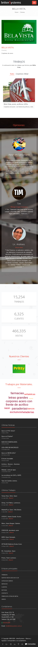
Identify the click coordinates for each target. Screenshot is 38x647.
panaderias (19, 408)
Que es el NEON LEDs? (9, 453)
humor (31, 398)
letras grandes (18, 397)
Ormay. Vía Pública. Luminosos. (11, 503)
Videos (4, 599)
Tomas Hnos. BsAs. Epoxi (9, 496)
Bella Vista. (8, 47)
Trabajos (19, 301)
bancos (30, 408)
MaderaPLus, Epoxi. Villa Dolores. (12, 509)
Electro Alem (19, 247)
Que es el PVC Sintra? (8, 431)
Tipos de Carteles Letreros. (9, 481)
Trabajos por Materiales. (19, 384)
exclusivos (16, 412)
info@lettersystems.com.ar (14, 626)
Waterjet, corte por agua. (9, 470)
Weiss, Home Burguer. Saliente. (11, 523)
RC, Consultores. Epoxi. (9, 551)
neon (7, 408)
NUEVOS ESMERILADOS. (10, 442)
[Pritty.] (19, 368)
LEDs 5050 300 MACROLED (10, 447)
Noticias (4, 590)
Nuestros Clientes (19, 356)
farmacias (17, 393)
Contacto (5, 593)
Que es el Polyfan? (7, 436)
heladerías (28, 412)
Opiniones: (19, 125)
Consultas (31, 644)
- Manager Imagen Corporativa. (19, 207)
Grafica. (19, 158)
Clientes (22, 12)
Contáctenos (7, 606)
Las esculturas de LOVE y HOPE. (12, 475)
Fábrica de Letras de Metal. (10, 596)
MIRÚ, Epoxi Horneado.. (9, 537)
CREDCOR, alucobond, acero (10, 530)
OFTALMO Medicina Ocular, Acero (12, 544)
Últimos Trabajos (8, 490)
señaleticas (29, 394)
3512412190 (6, 622)
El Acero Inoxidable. (7, 458)
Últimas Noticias (8, 425)
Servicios (4, 583)
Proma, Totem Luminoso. (9, 558)
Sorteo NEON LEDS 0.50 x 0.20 (10, 577)
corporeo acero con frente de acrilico (19, 402)
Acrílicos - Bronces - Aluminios (11, 464)
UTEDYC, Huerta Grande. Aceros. (11, 516)
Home (16, 12)
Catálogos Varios (7, 580)
